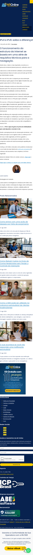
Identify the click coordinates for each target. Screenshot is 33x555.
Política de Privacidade (9, 401)
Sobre (24, 13)
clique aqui (27, 157)
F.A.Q (23, 22)
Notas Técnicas (7, 410)
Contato (24, 25)
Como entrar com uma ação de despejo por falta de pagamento (14, 223)
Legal (4, 407)
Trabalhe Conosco (8, 414)
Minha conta (25, 27)
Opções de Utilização (8, 416)
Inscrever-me (16, 464)
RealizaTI (11, 522)
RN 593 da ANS (7, 419)
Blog (23, 20)
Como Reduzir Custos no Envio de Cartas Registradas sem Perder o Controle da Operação (14, 263)
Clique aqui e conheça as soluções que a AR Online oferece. (15, 162)
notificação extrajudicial (24, 149)
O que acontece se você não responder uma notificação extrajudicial (12, 347)
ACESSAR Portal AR (5, 34)
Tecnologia (14, 44)
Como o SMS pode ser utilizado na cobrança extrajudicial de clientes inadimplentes (14, 305)
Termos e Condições (8, 403)
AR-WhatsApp (6, 412)
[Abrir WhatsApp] (28, 550)
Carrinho (24, 29)
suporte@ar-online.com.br (6, 474)
